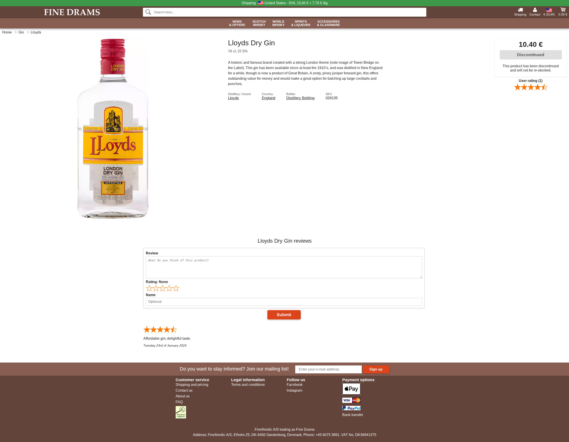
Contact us (184, 390)
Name (151, 295)
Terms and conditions (248, 385)
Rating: (157, 282)
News (237, 23)
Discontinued (530, 54)
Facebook (295, 385)
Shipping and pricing (192, 385)
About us (183, 396)
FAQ (179, 402)
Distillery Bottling (300, 98)
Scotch (259, 23)
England (268, 98)
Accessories (328, 23)
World (278, 23)
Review (152, 253)
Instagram (294, 390)
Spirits (300, 23)
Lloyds (233, 98)
